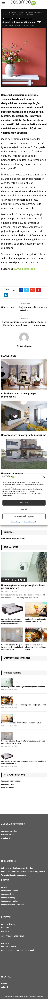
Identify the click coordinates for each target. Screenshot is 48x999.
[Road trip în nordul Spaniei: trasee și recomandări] (36, 609)
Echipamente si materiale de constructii (17, 950)
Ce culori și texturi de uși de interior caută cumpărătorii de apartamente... (12, 647)
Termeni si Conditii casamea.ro (13, 875)
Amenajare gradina (9, 831)
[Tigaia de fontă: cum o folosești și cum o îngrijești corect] (36, 635)
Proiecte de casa (8, 924)
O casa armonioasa (12, 473)
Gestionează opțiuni (24, 516)
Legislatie (5, 931)
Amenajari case (7, 784)
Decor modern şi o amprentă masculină (23, 435)
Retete (4, 984)
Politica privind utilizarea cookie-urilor (17, 868)
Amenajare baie (7, 894)
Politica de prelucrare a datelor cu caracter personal (23, 872)
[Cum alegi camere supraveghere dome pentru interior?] (24, 567)
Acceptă (24, 503)
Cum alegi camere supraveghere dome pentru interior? (23, 687)
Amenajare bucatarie (9, 891)
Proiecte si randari (8, 947)
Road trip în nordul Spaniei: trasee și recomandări (35, 620)
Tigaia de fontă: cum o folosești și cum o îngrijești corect (35, 647)
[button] (44, 477)
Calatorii (4, 987)
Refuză (24, 509)
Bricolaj (4, 887)
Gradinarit (5, 838)
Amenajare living (8, 898)
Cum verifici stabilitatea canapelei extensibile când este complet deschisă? (11, 621)
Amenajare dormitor (9, 901)
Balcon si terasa (7, 835)
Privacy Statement (30, 522)
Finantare (5, 928)
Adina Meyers (9, 25)
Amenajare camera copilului (12, 905)
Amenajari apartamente (10, 19)
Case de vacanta (8, 788)
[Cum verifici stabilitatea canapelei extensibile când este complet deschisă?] (12, 609)
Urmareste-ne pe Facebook (17, 658)
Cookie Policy (15, 522)
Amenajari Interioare (25, 19)
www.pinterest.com (25, 268)
